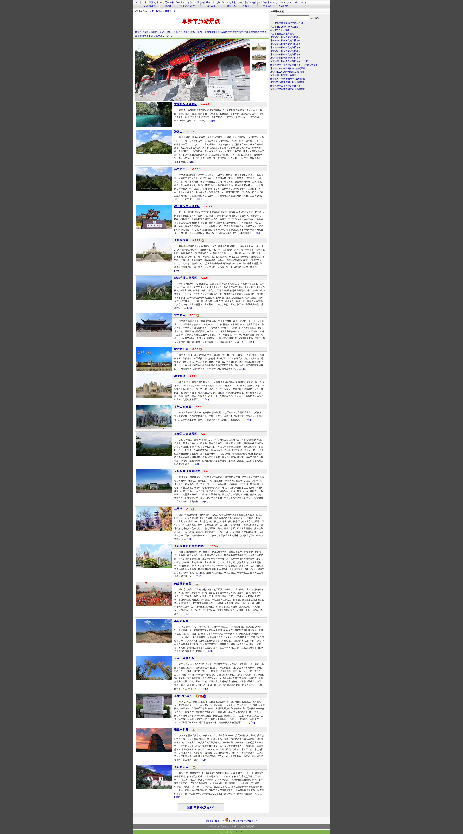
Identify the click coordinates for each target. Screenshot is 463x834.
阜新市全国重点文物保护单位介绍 (286, 23)
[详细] (213, 120)
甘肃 (270, 2)
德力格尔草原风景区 (187, 206)
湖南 (229, 6)
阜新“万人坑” (183, 695)
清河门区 (171, 32)
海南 (254, 2)
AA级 (281, 6)
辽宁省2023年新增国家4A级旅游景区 (287, 78)
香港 (244, 6)
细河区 (179, 32)
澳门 (249, 6)
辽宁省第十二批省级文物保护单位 (286, 86)
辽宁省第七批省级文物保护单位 (285, 51)
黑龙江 (168, 6)
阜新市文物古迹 (212, 32)
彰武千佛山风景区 (185, 277)
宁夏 (265, 6)
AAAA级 (294, 2)
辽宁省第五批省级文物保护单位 (285, 44)
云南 (208, 6)
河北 (156, 2)
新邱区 (193, 32)
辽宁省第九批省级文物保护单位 (285, 58)
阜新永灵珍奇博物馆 (187, 471)
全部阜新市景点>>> (201, 807)
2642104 (239, 831)
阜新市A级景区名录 (279, 30)
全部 (246, 32)
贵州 (218, 2)
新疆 (270, 6)
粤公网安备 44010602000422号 (243, 821)
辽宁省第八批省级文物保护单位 (285, 54)
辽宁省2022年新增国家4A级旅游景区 (287, 72)
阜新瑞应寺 (191, 85)
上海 (182, 2)
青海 (275, 2)
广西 (249, 2)
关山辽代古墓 (183, 583)
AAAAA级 (284, 2)
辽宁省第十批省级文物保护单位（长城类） (290, 61)
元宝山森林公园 (184, 658)
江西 (234, 6)
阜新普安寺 (181, 767)
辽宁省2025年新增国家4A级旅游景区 (287, 89)
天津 (151, 2)
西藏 (213, 6)
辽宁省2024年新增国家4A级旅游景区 (287, 82)
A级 (286, 6)
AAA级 (302, 2)
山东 (192, 6)
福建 (187, 6)
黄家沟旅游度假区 (185, 104)
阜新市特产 (254, 32)
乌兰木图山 (181, 169)
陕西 (265, 2)
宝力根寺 (180, 315)
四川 (213, 2)
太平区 (186, 32)
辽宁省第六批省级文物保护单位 (285, 47)
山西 (146, 6)
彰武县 (163, 32)
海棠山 (178, 131)
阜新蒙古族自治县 (151, 32)
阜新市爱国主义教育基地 (282, 33)
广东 (244, 2)
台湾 (197, 2)
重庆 (208, 2)
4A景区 (223, 32)
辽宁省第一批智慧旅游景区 (283, 75)
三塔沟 (178, 508)
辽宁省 (159, 11)
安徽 (182, 6)
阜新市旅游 (170, 11)
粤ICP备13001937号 (215, 821)
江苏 (187, 2)
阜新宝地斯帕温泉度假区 (190, 546)
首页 (135, 2)
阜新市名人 (159, 36)
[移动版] (169, 36)
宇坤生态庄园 (183, 406)
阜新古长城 (181, 621)
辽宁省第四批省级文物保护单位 (285, 40)
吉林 (172, 2)
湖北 (234, 2)
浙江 (192, 2)
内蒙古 (152, 6)
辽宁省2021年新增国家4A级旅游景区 (287, 68)
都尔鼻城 (180, 376)
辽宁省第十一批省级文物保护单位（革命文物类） (294, 65)
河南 (229, 2)
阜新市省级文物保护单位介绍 (284, 26)
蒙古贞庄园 (181, 349)
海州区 (200, 32)
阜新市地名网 (146, 36)
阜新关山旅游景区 (185, 433)
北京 (146, 2)
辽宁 (167, 2)
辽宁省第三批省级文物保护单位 (285, 37)
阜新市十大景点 (235, 32)
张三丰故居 (181, 729)
